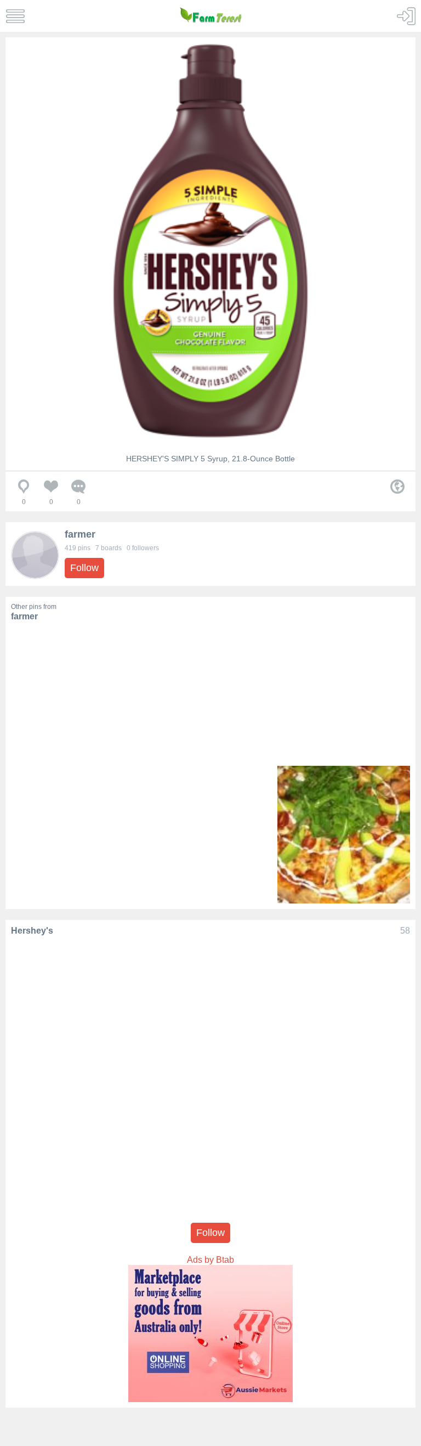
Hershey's (32, 930)
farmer (80, 534)
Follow (84, 567)
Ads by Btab (210, 1259)
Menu (15, 16)
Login (406, 16)
